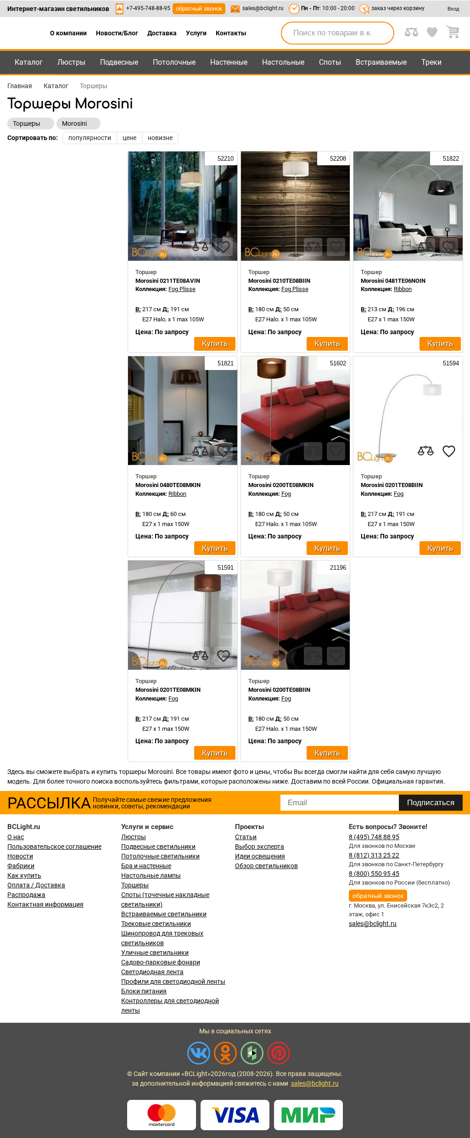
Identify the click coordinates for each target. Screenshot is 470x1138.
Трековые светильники (156, 923)
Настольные (283, 62)
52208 (337, 158)
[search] (381, 33)
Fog (286, 493)
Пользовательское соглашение (54, 846)
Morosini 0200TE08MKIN (280, 485)
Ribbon (403, 289)
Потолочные (174, 62)
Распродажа (26, 894)
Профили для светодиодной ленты (173, 981)
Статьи (246, 837)
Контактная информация (45, 904)
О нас (15, 837)
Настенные (228, 62)
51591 (225, 567)
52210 (225, 158)
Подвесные (119, 62)
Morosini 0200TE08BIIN (279, 689)
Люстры (71, 62)
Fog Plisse (182, 289)
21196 (337, 567)
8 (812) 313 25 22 (374, 855)
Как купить (24, 875)
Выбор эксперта (259, 846)
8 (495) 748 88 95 (374, 837)
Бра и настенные (146, 865)
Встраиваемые (381, 62)
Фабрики (20, 865)
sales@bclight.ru (263, 8)
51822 (450, 158)
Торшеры (135, 885)
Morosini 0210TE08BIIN (279, 280)
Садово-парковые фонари (160, 962)
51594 (450, 363)
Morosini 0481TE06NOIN (393, 280)
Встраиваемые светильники (164, 914)
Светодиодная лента (152, 971)
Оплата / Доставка (36, 885)
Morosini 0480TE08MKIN (168, 485)
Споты (330, 62)
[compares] (200, 247)
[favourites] (223, 247)
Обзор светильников (266, 865)
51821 (225, 363)
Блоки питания (144, 991)
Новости (20, 856)
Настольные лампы (151, 875)
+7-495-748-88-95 (148, 8)
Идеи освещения (260, 856)
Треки (431, 62)
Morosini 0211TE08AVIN (167, 280)
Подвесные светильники (158, 846)
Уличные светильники (155, 952)
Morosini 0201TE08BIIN (392, 485)
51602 (337, 363)
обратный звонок (199, 8)
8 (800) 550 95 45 (374, 873)
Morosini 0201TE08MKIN (168, 689)
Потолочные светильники (160, 856)
